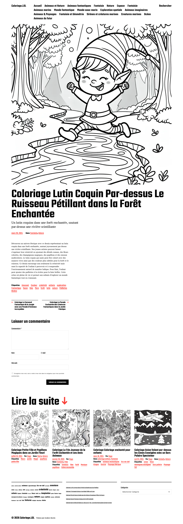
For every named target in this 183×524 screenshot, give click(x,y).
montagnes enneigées (142, 465)
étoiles (44, 500)
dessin (50, 490)
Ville (23, 501)
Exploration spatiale (111, 10)
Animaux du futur (43, 18)
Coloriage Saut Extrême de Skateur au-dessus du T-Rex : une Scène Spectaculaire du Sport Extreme (89, 503)
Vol (135, 467)
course (36, 490)
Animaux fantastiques (79, 6)
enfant (58, 490)
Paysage (167, 465)
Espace (121, 6)
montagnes (31, 497)
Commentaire (16, 329)
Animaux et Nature (55, 6)
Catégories (124, 488)
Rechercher (165, 6)
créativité (43, 285)
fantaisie (24, 493)
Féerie (39, 456)
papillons (43, 459)
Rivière (14, 291)
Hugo (29, 456)
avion (146, 462)
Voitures (28, 500)
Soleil (18, 500)
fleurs (23, 459)
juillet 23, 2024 (16, 456)
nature (55, 288)
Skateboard (13, 500)
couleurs (32, 490)
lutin (48, 288)
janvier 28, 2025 (58, 459)
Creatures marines (131, 14)
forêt (43, 288)
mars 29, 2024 (17, 233)
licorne (103, 465)
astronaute (47, 486)
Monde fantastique (64, 10)
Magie (36, 459)
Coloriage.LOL (18, 6)
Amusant (25, 285)
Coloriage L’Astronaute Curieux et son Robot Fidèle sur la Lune (80, 491)
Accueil (38, 6)
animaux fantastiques (111, 462)
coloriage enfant (104, 459)
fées (31, 288)
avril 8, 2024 (139, 459)
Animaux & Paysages (45, 14)
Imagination (45, 493)
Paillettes (63, 288)
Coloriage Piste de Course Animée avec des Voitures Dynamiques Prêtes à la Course (85, 495)
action (12, 486)
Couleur (34, 285)
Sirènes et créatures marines (102, 14)
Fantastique (16, 288)
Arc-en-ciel (125, 462)
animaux (65, 465)
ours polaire (157, 465)
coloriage (28, 490)
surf (20, 501)
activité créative (18, 486)
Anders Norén (50, 518)
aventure (54, 485)
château (20, 490)
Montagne (25, 497)
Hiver (152, 462)
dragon (96, 465)
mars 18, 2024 (98, 456)
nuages (42, 497)
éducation (39, 501)
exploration (61, 285)
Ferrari (29, 493)
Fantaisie (99, 6)
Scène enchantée (67, 467)
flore (37, 288)
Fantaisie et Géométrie (71, 14)
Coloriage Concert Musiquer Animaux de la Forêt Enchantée (79, 499)
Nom (12, 353)
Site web (14, 362)
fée (40, 493)
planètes (52, 497)
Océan (147, 14)
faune (25, 288)
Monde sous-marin (87, 10)
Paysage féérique (114, 465)
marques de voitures (16, 497)
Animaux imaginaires (136, 10)
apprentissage (32, 486)
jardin (29, 459)
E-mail (43, 353)
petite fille (15, 462)
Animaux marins (42, 10)
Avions (16, 490)
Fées (66, 462)
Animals (162, 459)
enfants (52, 285)
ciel (24, 490)
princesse (57, 497)
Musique (84, 465)
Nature (110, 6)
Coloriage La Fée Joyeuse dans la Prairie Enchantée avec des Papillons (82, 488)
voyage (34, 500)
